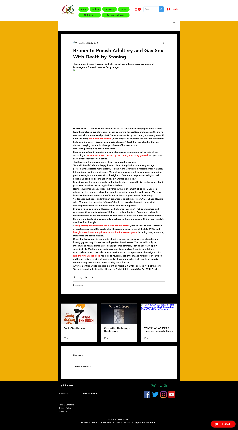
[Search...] (161, 9)
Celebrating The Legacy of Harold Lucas (117, 329)
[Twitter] (155, 394)
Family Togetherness (74, 328)
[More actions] (163, 43)
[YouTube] (171, 394)
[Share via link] (92, 277)
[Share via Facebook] (74, 277)
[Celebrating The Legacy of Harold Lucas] (119, 314)
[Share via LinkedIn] (86, 277)
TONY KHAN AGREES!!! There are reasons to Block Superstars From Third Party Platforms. (158, 329)
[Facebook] (147, 394)
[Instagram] (163, 394)
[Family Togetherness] (79, 314)
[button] (137, 9)
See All (174, 299)
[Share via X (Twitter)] (80, 277)
